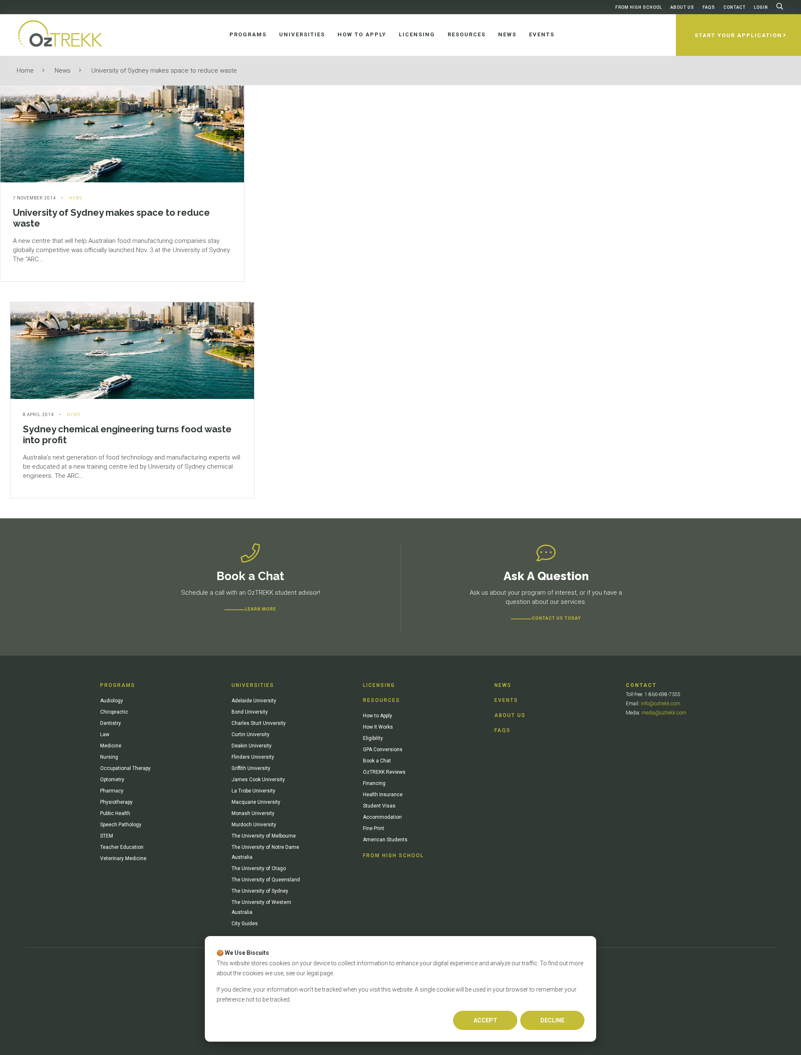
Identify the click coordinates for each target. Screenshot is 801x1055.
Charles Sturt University (259, 723)
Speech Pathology (120, 825)
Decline (552, 1020)
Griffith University (251, 768)
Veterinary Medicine (123, 858)
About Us (682, 7)
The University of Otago (259, 868)
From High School (638, 7)
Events (506, 700)
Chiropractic (114, 712)
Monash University (253, 813)
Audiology (111, 701)
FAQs (709, 7)
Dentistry (110, 723)
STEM (106, 836)
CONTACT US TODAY (556, 618)
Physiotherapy (116, 802)
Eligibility (373, 738)
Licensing (379, 685)
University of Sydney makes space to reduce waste (164, 70)
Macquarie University (256, 802)
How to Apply (377, 716)
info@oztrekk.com (660, 704)
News (63, 70)
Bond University (250, 712)
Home (25, 70)
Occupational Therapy (125, 768)
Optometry (112, 779)
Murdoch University (254, 825)
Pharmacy (111, 791)
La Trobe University (253, 791)
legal (313, 973)
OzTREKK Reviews (384, 772)
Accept (485, 1020)
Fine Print (373, 828)
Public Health (115, 813)
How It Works (378, 727)
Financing (374, 783)
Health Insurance (383, 795)
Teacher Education (122, 847)
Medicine (110, 746)
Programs (117, 685)
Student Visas (379, 806)
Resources (381, 700)
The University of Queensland (266, 880)
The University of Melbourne (264, 836)
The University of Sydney (260, 891)
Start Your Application (738, 35)
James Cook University (258, 779)
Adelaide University (254, 701)
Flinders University (253, 757)
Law (104, 734)
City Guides (245, 923)
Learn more (260, 609)
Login (761, 7)
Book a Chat (377, 761)
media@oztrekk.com (664, 713)
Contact (734, 7)
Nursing (109, 757)
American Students (385, 840)
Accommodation (382, 817)
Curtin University (251, 734)
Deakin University (252, 746)
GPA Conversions (383, 749)
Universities (253, 685)
